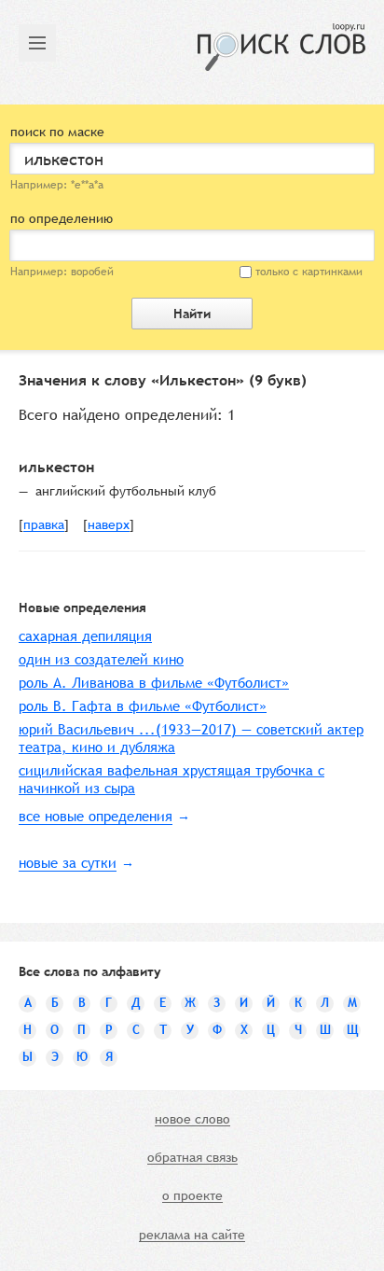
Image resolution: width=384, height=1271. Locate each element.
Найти (192, 313)
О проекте (192, 1196)
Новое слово (192, 1119)
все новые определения (95, 816)
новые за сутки (68, 863)
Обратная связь (192, 1158)
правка (43, 525)
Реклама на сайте (192, 1235)
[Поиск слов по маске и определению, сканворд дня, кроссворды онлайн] (281, 47)
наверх (109, 525)
